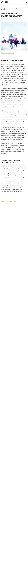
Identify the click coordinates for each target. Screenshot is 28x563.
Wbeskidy (5, 2)
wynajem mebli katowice (7, 53)
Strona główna (4, 8)
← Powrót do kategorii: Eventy (8, 201)
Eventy (10, 8)
